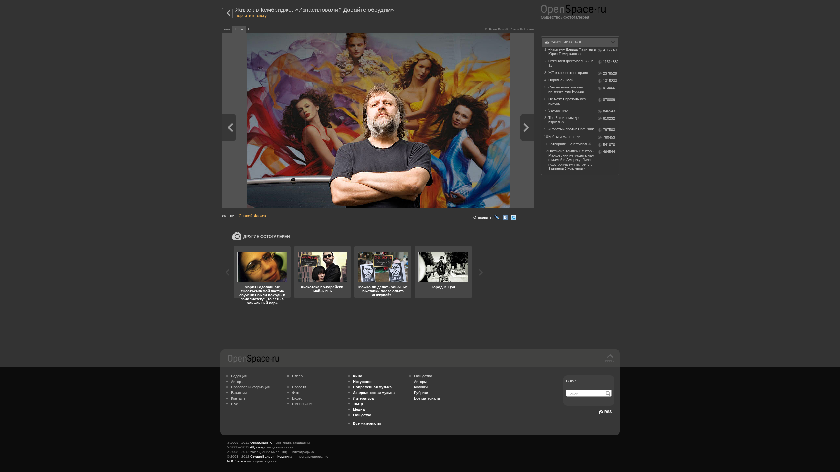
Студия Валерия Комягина (271, 456)
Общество (550, 17)
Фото (296, 393)
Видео (297, 398)
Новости (299, 387)
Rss (608, 412)
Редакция (239, 376)
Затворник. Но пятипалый (569, 144)
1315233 (610, 81)
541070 (609, 145)
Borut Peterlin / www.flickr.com (511, 29)
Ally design (258, 447)
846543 (609, 111)
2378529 (610, 73)
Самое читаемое (566, 42)
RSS (234, 404)
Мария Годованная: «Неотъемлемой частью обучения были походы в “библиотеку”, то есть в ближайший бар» (262, 295)
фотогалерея (576, 17)
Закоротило (558, 110)
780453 (609, 137)
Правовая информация (250, 387)
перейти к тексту (251, 15)
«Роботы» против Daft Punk (571, 129)
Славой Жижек (252, 216)
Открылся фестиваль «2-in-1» (571, 63)
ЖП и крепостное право (568, 73)
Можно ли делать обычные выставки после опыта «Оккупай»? (383, 291)
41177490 (610, 50)
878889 (609, 100)
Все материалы (427, 398)
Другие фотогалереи (266, 236)
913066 (609, 88)
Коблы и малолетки (564, 137)
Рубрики (421, 393)
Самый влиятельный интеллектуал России (566, 89)
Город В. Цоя (443, 287)
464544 (609, 152)
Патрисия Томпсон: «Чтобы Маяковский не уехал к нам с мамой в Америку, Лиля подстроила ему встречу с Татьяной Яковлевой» (571, 159)
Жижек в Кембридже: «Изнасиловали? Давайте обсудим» (314, 10)
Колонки (421, 387)
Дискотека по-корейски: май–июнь (323, 289)
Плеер (297, 376)
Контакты (238, 398)
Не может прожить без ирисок (567, 101)
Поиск (572, 381)
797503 (609, 130)
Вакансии (239, 393)
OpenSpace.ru (261, 442)
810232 (609, 118)
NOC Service (236, 461)
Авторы (237, 382)
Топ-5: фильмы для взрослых (564, 120)
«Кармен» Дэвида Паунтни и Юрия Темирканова (572, 52)
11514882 (610, 62)
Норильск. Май (560, 80)
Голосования (302, 404)
